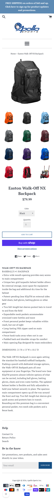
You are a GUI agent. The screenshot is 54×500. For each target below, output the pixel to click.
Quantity (27, 220)
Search (5, 441)
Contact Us (7, 434)
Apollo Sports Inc (34, 480)
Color (27, 208)
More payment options (27, 248)
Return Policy (9, 437)
